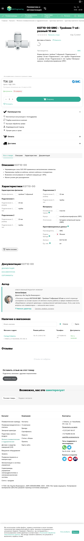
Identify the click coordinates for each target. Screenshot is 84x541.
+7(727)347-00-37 (68, 430)
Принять (75, 532)
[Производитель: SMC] (76, 81)
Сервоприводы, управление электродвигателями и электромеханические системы (10, 472)
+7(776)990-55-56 (68, 434)
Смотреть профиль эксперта (44, 309)
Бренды (24, 428)
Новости (25, 435)
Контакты (25, 422)
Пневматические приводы (11, 422)
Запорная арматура (9, 430)
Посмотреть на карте (69, 427)
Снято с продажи (8, 480)
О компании (26, 425)
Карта (76, 324)
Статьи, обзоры (27, 438)
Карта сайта (26, 445)
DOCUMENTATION (8, 272)
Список (65, 324)
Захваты (5, 454)
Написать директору (24, 309)
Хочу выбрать (65, 532)
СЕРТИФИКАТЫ (7, 275)
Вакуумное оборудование (11, 450)
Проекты (25, 441)
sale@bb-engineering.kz (70, 437)
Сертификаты (27, 431)
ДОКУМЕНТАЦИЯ (8, 268)
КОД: (72, 35)
